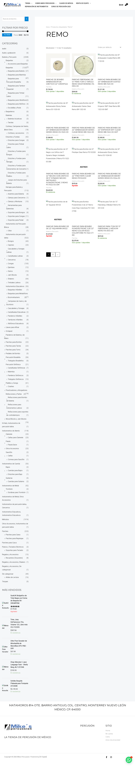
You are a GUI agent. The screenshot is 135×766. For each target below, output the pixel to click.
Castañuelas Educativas (17, 312)
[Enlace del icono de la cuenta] (130, 5)
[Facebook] (106, 757)
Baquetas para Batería (16, 71)
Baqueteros (10, 112)
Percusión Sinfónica (13, 364)
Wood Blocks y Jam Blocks (16, 419)
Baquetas (9, 60)
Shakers (11, 279)
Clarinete (9, 434)
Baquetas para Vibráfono (17, 100)
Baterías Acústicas (15, 119)
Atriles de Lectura (12, 577)
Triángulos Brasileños (16, 361)
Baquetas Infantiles (15, 290)
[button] (31, 3)
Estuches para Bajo (15, 474)
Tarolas (10, 123)
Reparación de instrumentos (36, 6)
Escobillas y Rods (14, 108)
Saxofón (9, 452)
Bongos (11, 241)
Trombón (9, 489)
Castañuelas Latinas (15, 256)
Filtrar (7, 35)
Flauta (8, 441)
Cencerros (12, 260)
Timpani (5, 582)
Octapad (9, 331)
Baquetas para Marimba (17, 75)
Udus (10, 231)
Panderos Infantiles (15, 316)
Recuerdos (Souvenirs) (14, 558)
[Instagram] (111, 757)
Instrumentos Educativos (15, 286)
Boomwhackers (14, 297)
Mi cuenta (109, 734)
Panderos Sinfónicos (15, 375)
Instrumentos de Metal (10, 486)
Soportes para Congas (16, 216)
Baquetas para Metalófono (18, 294)
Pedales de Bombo (13, 353)
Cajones (11, 245)
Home (108, 731)
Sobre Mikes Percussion (44, 3)
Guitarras (9, 478)
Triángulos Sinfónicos (16, 379)
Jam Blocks (12, 275)
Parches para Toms (13, 350)
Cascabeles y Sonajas (16, 308)
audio (4, 49)
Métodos (5, 519)
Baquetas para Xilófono (16, 104)
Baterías (9, 115)
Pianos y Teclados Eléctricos (13, 547)
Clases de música (66, 3)
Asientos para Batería (16, 194)
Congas (11, 264)
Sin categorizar (7, 574)
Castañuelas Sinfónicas (16, 368)
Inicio (48, 27)
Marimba (11, 372)
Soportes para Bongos (16, 212)
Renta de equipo (82, 3)
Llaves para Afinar (12, 327)
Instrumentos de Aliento (11, 431)
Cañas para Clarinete (15, 438)
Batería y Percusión (9, 57)
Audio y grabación (9, 53)
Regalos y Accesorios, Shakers (13, 562)
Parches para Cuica (9, 543)
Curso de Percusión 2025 (61, 6)
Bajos (8, 467)
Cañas (10, 456)
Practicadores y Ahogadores (16, 390)
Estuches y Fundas (13, 137)
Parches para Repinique (14, 538)
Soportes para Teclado (14, 550)
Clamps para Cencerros (16, 198)
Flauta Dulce (12, 445)
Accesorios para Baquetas (18, 64)
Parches (5, 531)
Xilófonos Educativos (16, 324)
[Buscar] (26, 19)
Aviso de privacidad (113, 740)
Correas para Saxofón (16, 459)
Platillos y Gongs (12, 383)
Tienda (27, 3)
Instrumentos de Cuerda (11, 464)
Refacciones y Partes (14, 394)
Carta (108, 737)
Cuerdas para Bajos (15, 470)
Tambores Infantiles (15, 320)
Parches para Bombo (14, 342)
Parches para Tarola (13, 346)
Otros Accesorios (12, 449)
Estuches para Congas (16, 140)
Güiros (10, 271)
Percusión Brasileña (13, 357)
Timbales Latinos (14, 283)
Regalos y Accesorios (10, 554)
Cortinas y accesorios (16, 133)
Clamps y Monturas (15, 201)
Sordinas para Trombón (16, 492)
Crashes (11, 386)
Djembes (11, 267)
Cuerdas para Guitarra (16, 481)
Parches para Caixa (13, 535)
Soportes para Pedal (15, 220)
